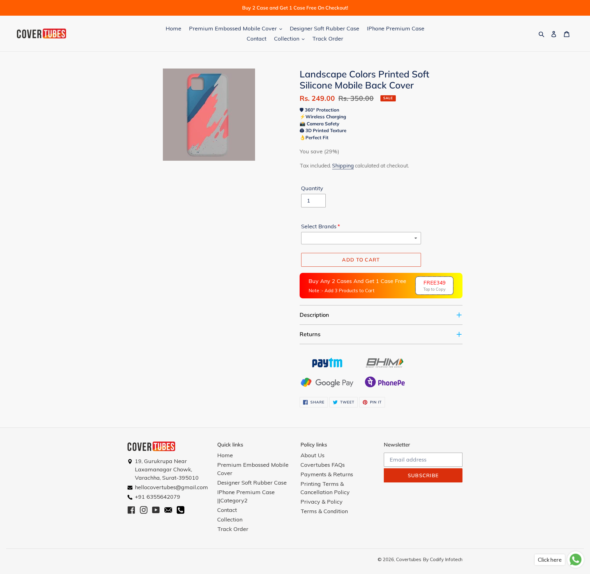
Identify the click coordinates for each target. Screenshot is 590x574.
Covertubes (408, 559)
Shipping (343, 165)
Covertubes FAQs (323, 464)
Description (314, 314)
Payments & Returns (327, 474)
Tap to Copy (434, 285)
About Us (312, 455)
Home (225, 455)
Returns (310, 334)
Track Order (232, 529)
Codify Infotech (446, 559)
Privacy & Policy (322, 501)
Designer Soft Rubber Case (252, 482)
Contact (227, 509)
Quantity (312, 188)
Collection (229, 519)
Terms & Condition (324, 511)
